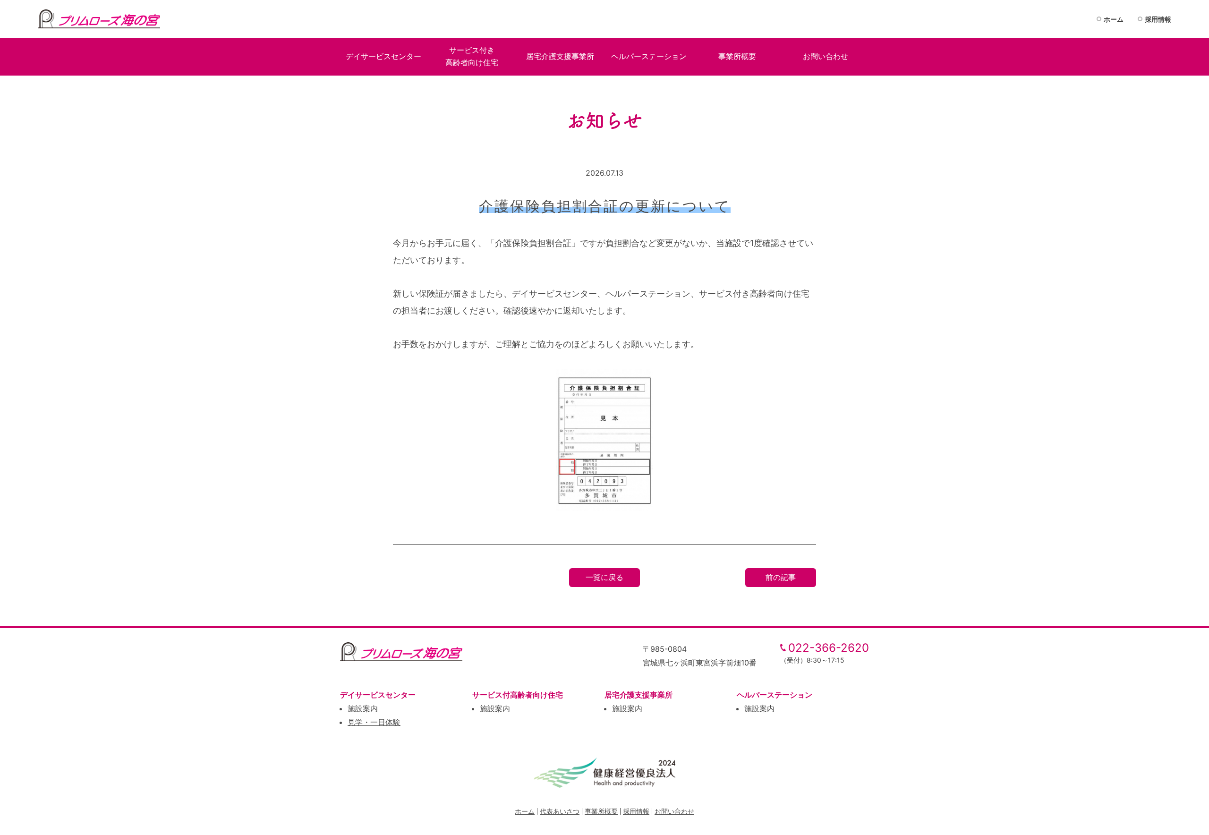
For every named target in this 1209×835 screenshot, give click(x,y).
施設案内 (363, 708)
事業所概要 (601, 811)
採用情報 (1158, 19)
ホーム (1114, 19)
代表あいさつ (559, 811)
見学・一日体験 (374, 722)
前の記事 (781, 577)
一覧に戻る (604, 577)
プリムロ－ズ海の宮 (99, 18)
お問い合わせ (674, 811)
